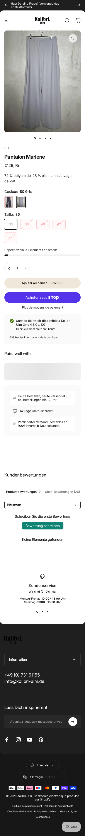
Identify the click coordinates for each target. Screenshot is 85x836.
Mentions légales (69, 811)
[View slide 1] (37, 611)
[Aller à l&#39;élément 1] (39, 138)
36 (11, 224)
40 (43, 224)
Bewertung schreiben (43, 526)
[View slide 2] (42, 611)
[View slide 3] (47, 611)
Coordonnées (43, 817)
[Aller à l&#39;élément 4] (50, 138)
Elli (6, 148)
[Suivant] (79, 5)
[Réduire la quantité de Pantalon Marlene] (9, 268)
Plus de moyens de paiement (42, 307)
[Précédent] (6, 5)
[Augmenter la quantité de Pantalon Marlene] (25, 268)
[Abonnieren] (72, 721)
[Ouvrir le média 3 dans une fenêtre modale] (72, 38)
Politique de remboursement (27, 806)
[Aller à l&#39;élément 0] (34, 138)
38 (27, 224)
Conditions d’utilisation (19, 811)
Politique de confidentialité (58, 806)
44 (11, 237)
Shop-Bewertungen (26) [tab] (62, 491)
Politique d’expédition (45, 811)
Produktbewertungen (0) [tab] (24, 491)
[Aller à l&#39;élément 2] (45, 138)
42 (59, 224)
